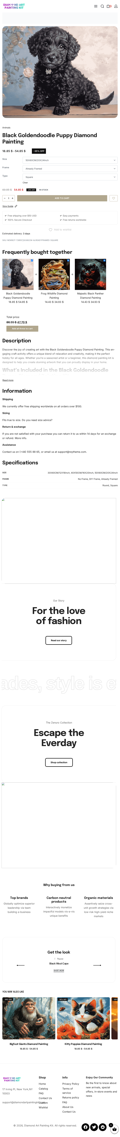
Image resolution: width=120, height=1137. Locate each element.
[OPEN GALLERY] (60, 72)
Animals (6, 127)
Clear (25, 182)
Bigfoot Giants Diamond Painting (29, 1044)
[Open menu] (96, 6)
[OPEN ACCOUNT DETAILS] (116, 6)
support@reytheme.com (72, 451)
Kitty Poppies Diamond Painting (83, 1044)
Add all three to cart (22, 328)
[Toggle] (8, 380)
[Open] (39, 968)
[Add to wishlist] (114, 198)
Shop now (59, 970)
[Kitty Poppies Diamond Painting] (83, 1018)
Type (5, 175)
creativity (78, 353)
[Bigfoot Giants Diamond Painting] (28, 1018)
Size (4, 159)
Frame (5, 167)
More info (20, 438)
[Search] (102, 6)
